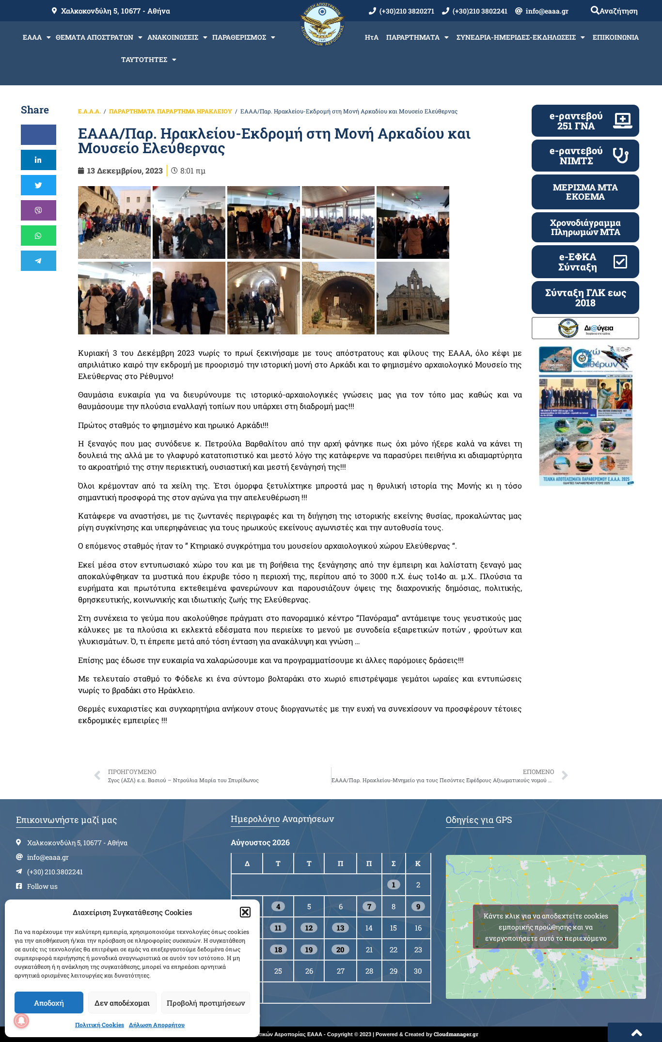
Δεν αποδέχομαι (122, 1003)
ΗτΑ (371, 37)
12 (309, 927)
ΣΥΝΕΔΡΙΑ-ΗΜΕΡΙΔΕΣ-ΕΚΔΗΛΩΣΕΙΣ (516, 37)
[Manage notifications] (21, 1020)
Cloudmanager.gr (456, 1034)
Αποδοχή (49, 1003)
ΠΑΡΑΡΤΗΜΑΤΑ (413, 37)
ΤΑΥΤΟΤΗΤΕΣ (144, 59)
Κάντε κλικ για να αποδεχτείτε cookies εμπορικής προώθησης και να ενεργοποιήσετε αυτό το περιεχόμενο (546, 927)
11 (278, 927)
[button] (245, 912)
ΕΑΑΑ (32, 37)
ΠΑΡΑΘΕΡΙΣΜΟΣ (239, 37)
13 (340, 927)
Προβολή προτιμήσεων (206, 1003)
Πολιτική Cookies (99, 1024)
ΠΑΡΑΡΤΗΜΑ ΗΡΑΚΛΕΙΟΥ (194, 111)
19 (309, 949)
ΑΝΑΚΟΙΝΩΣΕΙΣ (172, 37)
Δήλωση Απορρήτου (157, 1024)
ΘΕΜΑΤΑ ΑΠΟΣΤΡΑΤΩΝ (94, 37)
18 (278, 949)
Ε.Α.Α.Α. (89, 111)
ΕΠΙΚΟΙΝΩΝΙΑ (616, 37)
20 (340, 949)
